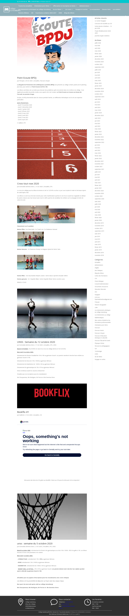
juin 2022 (97, 145)
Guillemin (21, 415)
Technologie (98, 351)
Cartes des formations (101, 276)
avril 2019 (97, 242)
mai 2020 (97, 209)
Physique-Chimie (99, 343)
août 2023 (98, 118)
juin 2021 (97, 174)
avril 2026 (97, 48)
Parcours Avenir (99, 330)
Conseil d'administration (101, 284)
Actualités (36, 81)
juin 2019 (97, 236)
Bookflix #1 (23, 412)
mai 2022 (97, 148)
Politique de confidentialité (77, 612)
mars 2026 (98, 51)
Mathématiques (99, 317)
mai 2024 (97, 105)
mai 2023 (97, 123)
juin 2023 (97, 121)
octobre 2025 (98, 64)
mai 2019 (97, 239)
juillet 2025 (98, 70)
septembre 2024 (99, 96)
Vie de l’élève (57, 9)
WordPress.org (73, 614)
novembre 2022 (99, 139)
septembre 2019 (99, 231)
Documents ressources (101, 286)
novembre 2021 (99, 164)
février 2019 (98, 247)
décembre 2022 (99, 137)
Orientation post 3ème (41, 6)
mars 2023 (98, 129)
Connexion (88, 612)
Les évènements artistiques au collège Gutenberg (34, 9)
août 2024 (98, 99)
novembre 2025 (99, 61)
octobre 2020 (98, 196)
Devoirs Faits (106, 9)
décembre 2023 (99, 115)
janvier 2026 (98, 56)
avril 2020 (97, 212)
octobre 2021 (98, 166)
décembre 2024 (99, 88)
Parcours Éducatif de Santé (102, 340)
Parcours (97, 328)
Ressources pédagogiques (102, 346)
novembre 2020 (99, 193)
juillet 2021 (98, 172)
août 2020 (98, 201)
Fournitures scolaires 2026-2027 (46, 13)
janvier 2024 (98, 113)
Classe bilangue (99, 281)
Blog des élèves (69, 13)
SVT (96, 348)
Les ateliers (116, 9)
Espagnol (97, 294)
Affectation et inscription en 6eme (64, 6)
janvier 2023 (98, 134)
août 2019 (98, 234)
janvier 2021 (98, 188)
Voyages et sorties (81, 9)
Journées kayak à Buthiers (102, 36)
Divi (79, 614)
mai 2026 (97, 45)
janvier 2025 (98, 86)
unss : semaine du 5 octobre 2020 (34, 543)
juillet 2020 (98, 204)
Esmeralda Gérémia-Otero (26, 186)
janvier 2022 (98, 158)
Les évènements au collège (102, 315)
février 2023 (98, 131)
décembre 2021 (99, 161)
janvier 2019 (98, 250)
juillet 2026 (98, 43)
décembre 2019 (99, 223)
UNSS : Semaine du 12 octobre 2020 (36, 342)
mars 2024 (98, 110)
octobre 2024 (98, 94)
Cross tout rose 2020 (28, 183)
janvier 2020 (98, 220)
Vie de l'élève (98, 356)
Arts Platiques (99, 270)
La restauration (95, 9)
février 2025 (98, 83)
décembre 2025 (99, 59)
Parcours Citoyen (45, 81)
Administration (84, 6)
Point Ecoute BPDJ (26, 77)
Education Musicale (100, 289)
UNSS (60, 13)
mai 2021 (97, 177)
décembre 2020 (99, 190)
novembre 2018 (99, 255)
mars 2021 (98, 182)
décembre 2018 (99, 252)
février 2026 (98, 53)
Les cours (68, 9)
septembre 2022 (99, 142)
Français (97, 302)
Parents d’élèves (23, 13)
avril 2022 (97, 150)
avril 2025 (97, 78)
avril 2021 (97, 180)
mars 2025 (98, 80)
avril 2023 (97, 126)
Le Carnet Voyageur (100, 21)
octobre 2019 (98, 228)
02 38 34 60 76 (65, 604)
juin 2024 (97, 102)
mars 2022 (98, 153)
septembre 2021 (99, 169)
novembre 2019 (99, 225)
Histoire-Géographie (100, 305)
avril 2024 (97, 107)
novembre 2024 (99, 91)
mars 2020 (98, 215)
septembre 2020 (99, 199)
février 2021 (98, 185)
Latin (96, 307)
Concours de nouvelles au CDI (103, 23)
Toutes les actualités (25, 6)
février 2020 (98, 217)
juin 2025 (97, 72)
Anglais (97, 268)
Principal (21, 81)
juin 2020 (97, 207)
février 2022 (98, 156)
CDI (32, 13)
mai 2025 (97, 75)
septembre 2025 (99, 67)
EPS (51, 186)
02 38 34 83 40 (69, 602)
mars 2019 (98, 244)
